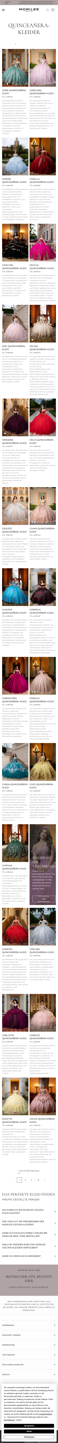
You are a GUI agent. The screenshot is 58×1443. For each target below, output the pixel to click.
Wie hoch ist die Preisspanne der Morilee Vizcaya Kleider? (23, 1223)
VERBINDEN (8, 1325)
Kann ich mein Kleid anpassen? (21, 1256)
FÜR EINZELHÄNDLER (13, 1364)
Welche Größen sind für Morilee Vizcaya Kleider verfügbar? (24, 1246)
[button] (45, 1414)
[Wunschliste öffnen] (52, 11)
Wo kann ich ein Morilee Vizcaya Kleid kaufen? (23, 1211)
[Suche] (47, 10)
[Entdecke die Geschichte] (43, 899)
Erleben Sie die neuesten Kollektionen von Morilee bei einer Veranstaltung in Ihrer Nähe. (28, 2)
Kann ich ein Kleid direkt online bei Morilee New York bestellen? (24, 1235)
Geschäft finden (11, 1335)
